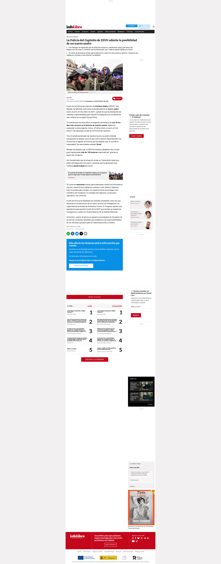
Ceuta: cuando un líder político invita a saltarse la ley (106, 348)
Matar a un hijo (71, 349)
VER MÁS (150, 404)
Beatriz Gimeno (71, 351)
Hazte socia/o (110, 545)
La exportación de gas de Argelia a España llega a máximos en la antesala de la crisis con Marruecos (77, 340)
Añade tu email (136, 307)
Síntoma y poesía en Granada (136, 223)
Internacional (70, 229)
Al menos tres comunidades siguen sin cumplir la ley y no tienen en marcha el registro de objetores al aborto (76, 330)
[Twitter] (142, 538)
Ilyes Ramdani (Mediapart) (104, 333)
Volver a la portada (94, 359)
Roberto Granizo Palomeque (105, 351)
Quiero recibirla (136, 136)
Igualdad (100, 31)
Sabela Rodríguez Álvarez (74, 333)
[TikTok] (137, 541)
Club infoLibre (139, 31)
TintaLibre (129, 31)
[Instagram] (148, 538)
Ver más (132, 486)
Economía (85, 31)
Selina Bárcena (71, 324)
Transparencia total (144, 28)
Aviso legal (118, 551)
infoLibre (69, 97)
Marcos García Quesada (103, 324)
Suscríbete (131, 25)
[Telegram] (145, 538)
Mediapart (121, 31)
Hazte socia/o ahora (81, 266)
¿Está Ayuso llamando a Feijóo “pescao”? (76, 311)
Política (70, 31)
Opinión (77, 31)
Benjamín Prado (71, 314)
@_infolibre (71, 99)
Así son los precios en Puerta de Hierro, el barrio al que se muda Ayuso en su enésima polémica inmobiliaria (76, 321)
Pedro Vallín (134, 226)
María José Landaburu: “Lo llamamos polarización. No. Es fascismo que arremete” (135, 386)
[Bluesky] (138, 538)
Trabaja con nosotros (97, 551)
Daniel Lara (70, 343)
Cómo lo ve (133, 379)
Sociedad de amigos (109, 551)
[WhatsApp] (133, 538)
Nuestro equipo (86, 551)
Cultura (92, 31)
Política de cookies (139, 551)
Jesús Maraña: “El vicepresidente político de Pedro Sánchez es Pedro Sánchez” (135, 397)
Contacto (79, 551)
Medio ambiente (110, 31)
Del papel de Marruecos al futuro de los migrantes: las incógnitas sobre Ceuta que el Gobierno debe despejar (107, 321)
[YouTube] (133, 541)
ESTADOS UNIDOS (72, 37)
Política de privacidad (128, 551)
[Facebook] (135, 538)
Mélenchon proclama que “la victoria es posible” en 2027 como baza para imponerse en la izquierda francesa (107, 330)
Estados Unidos (80, 229)
